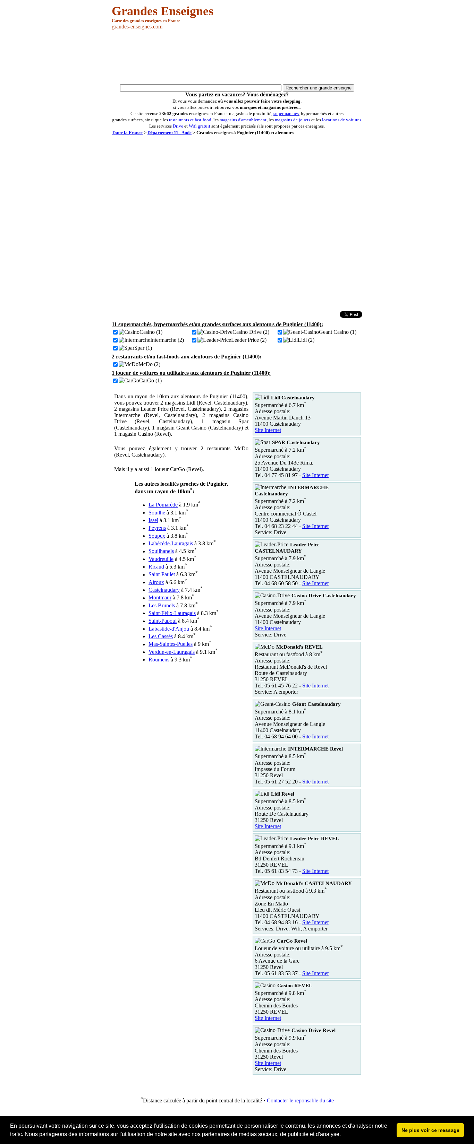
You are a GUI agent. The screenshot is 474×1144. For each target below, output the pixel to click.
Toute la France (127, 132)
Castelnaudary (164, 590)
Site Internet (268, 430)
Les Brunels (162, 605)
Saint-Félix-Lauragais (172, 613)
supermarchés (286, 113)
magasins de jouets (292, 119)
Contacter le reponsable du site (300, 1100)
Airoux (156, 582)
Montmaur (160, 598)
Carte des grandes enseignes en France (146, 20)
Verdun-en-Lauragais (172, 652)
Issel (153, 520)
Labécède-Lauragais (171, 543)
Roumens (159, 659)
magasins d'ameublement (243, 119)
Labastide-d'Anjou (169, 629)
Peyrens (157, 528)
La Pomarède (163, 505)
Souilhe (157, 512)
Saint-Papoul (163, 621)
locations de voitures (341, 119)
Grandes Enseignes (162, 11)
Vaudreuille (161, 559)
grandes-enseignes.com (137, 26)
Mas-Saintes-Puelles (171, 644)
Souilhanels (161, 551)
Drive (178, 126)
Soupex (157, 536)
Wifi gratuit (199, 126)
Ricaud (156, 567)
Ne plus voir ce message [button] (430, 1130)
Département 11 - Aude (169, 132)
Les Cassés (161, 636)
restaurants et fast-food (190, 119)
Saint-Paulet (162, 575)
